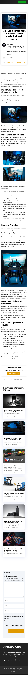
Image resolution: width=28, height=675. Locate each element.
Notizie (8, 62)
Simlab (23, 62)
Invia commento (16, 630)
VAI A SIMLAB (14, 373)
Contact (13, 671)
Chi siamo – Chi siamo (9, 668)
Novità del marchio (16, 62)
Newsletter (19, 668)
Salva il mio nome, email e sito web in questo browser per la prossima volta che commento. (13, 616)
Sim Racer (10, 44)
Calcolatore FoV (8, 670)
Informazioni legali (18, 670)
